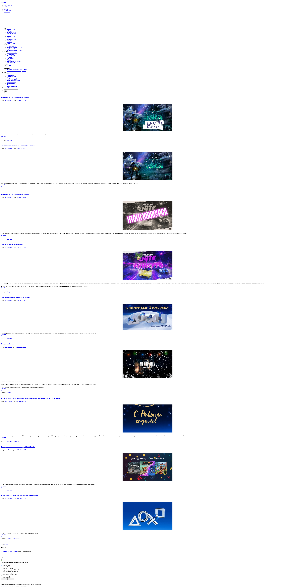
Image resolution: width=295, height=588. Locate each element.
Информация (16, 441)
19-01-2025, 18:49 (21, 197)
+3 (1, 236)
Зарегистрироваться (9, 5)
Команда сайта (7, 10)
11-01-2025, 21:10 (21, 247)
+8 (1, 390)
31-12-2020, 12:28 (21, 498)
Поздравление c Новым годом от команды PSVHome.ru (19, 495)
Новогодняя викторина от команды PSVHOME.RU (18, 447)
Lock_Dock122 (8, 401)
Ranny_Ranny (8, 100)
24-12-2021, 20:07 (21, 450)
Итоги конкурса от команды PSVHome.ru (15, 97)
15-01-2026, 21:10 (21, 100)
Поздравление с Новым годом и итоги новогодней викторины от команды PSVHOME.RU (31, 398)
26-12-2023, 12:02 (21, 300)
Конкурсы (9, 140)
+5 (1, 137)
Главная (6, 9)
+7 (1, 186)
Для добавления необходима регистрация (9, 551)
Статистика (7, 12)
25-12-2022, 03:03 (21, 347)
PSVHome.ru (3, 2)
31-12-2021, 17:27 (21, 401)
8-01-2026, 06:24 (21, 148)
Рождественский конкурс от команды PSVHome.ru (18, 146)
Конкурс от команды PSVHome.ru (12, 244)
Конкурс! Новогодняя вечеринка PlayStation (15, 297)
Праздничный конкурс (8, 344)
